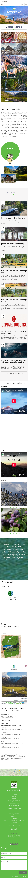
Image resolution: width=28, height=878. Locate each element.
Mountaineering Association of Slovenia (14, 820)
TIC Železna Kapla (14, 824)
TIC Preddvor (14, 822)
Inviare (23, 873)
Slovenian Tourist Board (14, 825)
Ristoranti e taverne (14, 803)
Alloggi (14, 796)
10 (19, 507)
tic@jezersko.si (5, 5)
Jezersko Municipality (14, 813)
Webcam (14, 815)
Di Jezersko (14, 794)
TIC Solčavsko (14, 816)
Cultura (14, 802)
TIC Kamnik (14, 818)
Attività (14, 798)
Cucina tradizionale (14, 805)
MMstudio (25, 876)
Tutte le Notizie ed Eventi (14, 373)
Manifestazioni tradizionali (14, 800)
